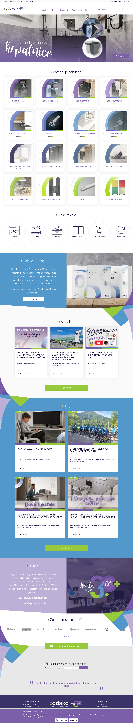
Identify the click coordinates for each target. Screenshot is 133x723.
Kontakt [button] (84, 10)
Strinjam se (73, 720)
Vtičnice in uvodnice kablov (114, 167)
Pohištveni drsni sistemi (50, 167)
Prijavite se (84, 668)
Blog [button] (54, 10)
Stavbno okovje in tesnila (50, 199)
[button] (64, 636)
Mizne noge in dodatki (19, 199)
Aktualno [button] (44, 10)
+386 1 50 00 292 (34, 706)
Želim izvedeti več (61, 720)
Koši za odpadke (82, 101)
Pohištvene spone (50, 134)
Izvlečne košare (18, 101)
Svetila (82, 199)
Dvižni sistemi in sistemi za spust (82, 134)
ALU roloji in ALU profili (18, 134)
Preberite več (22, 374)
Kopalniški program (50, 101)
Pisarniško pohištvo (114, 199)
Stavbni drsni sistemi (82, 167)
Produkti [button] (64, 10)
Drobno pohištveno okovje (114, 134)
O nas (102, 704)
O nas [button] (74, 10)
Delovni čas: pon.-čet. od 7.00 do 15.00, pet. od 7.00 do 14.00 (19, 1)
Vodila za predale (114, 101)
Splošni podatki (102, 706)
